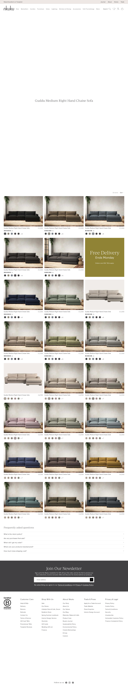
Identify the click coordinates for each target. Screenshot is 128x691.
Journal (103, 2)
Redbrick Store (46, 612)
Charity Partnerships (69, 630)
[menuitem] (98, 9)
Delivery (22, 606)
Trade (122, 2)
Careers (65, 636)
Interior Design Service (49, 618)
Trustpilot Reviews (26, 627)
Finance (44, 630)
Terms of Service (25, 618)
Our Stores (45, 606)
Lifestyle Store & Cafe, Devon (51, 609)
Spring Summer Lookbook (50, 615)
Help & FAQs (24, 603)
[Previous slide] (7, 211)
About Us (66, 606)
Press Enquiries (89, 609)
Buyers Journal (67, 621)
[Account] (118, 9)
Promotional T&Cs (26, 624)
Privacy (78, 585)
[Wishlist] (114, 9)
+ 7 (21, 399)
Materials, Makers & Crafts (71, 615)
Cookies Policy (88, 585)
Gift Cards (45, 624)
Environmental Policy (69, 627)
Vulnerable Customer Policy (114, 618)
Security (108, 612)
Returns (22, 609)
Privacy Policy (109, 603)
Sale (43, 603)
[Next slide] (40, 211)
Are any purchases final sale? (14, 538)
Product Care (67, 618)
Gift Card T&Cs (25, 621)
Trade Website (88, 606)
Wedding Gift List (47, 627)
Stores (116, 2)
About (110, 2)
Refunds (23, 612)
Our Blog (66, 612)
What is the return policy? (13, 534)
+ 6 (21, 234)
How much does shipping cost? (15, 551)
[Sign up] (91, 579)
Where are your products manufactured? (18, 547)
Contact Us (24, 615)
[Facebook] (66, 683)
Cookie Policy (109, 606)
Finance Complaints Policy (114, 621)
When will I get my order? (13, 542)
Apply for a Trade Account (92, 603)
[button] (122, 193)
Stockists (45, 621)
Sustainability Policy (69, 624)
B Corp (65, 633)
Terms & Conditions (65, 585)
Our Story (66, 603)
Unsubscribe (109, 615)
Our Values (66, 609)
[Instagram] (69, 683)
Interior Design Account (92, 612)
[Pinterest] (73, 683)
